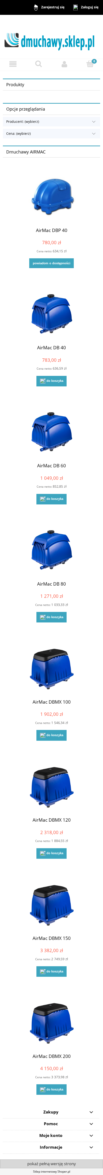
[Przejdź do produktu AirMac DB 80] (51, 550)
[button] (13, 64)
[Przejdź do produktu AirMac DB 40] (51, 314)
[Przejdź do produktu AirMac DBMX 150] (51, 904)
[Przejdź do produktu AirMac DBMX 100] (51, 668)
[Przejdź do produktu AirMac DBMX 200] (51, 1022)
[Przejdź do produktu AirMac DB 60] (51, 432)
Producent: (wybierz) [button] (22, 121)
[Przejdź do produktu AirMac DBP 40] (51, 196)
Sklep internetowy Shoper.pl (51, 1171)
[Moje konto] (64, 64)
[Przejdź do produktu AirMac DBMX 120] (51, 786)
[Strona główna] (52, 36)
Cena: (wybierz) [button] (18, 133)
